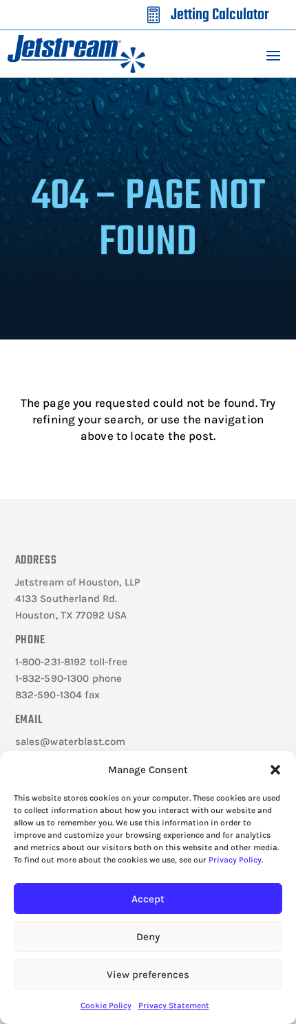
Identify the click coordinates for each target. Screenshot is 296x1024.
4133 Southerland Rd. (66, 598)
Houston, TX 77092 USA (71, 615)
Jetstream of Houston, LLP (77, 582)
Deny (148, 937)
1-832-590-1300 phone (69, 678)
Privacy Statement (173, 1005)
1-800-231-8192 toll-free (71, 662)
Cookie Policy (106, 1005)
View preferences (148, 974)
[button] (275, 770)
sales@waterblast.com (70, 741)
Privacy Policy (235, 860)
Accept (148, 899)
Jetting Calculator (220, 15)
